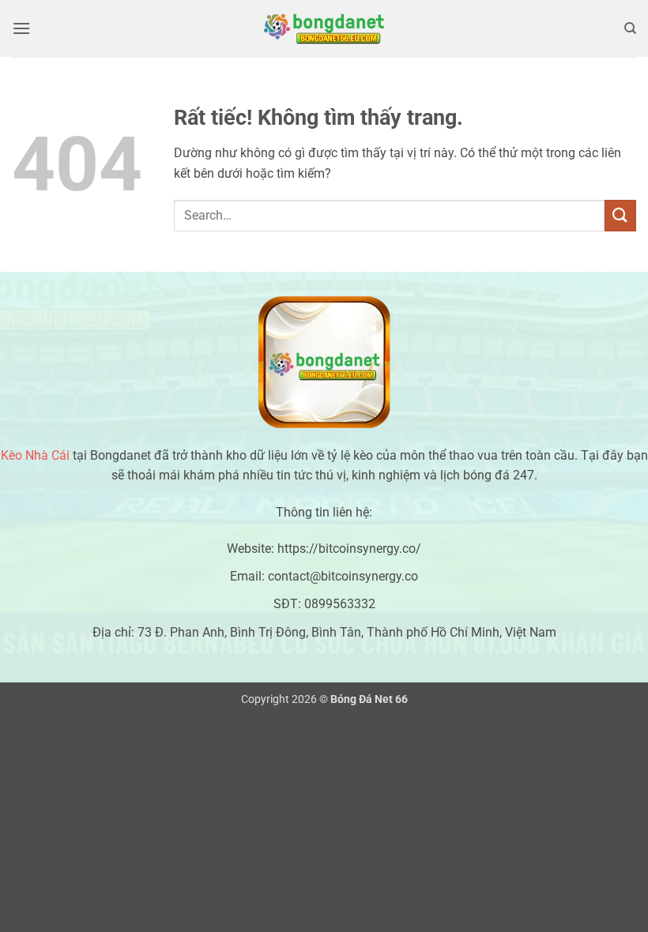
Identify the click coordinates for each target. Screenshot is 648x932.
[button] (21, 28)
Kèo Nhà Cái (35, 455)
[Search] (630, 28)
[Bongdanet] (324, 28)
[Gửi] (620, 215)
